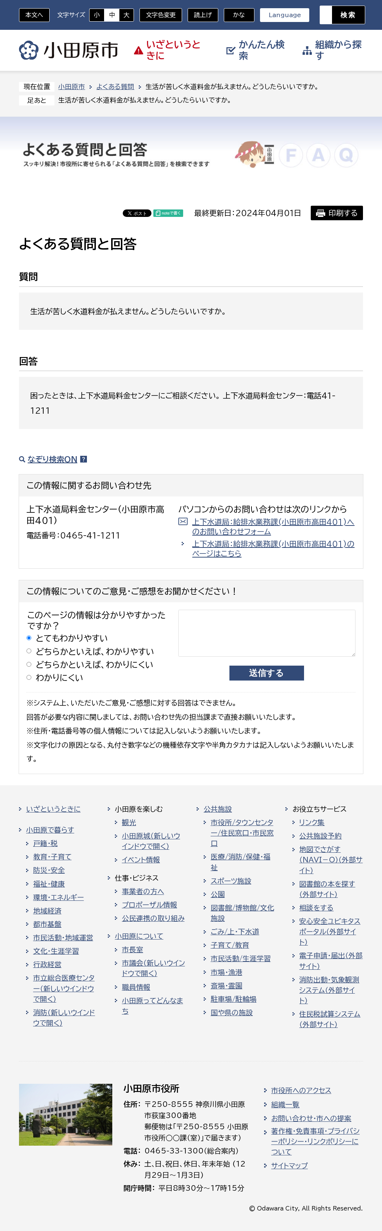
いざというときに (53, 809)
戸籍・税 (45, 843)
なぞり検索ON (52, 459)
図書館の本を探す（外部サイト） (327, 889)
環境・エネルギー (58, 897)
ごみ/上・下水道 (235, 931)
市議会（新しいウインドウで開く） (153, 968)
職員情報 (136, 987)
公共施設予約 (320, 836)
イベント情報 (141, 859)
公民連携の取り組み (153, 918)
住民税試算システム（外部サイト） (329, 1019)
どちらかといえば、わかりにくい (95, 664)
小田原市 (68, 50)
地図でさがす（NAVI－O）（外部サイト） (331, 860)
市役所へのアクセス (301, 1090)
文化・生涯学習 (56, 951)
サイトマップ (289, 1165)
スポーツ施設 (231, 881)
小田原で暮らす (50, 830)
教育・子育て (52, 856)
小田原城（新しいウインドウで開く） (151, 841)
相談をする (316, 908)
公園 (218, 894)
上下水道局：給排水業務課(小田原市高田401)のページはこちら (273, 548)
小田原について (139, 936)
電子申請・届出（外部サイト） (331, 960)
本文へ (34, 15)
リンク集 (312, 822)
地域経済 (47, 911)
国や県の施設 (232, 1012)
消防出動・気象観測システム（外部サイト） (329, 990)
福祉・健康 (49, 884)
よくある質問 (115, 86)
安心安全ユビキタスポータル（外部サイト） (329, 932)
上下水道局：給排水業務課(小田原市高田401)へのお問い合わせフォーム (273, 526)
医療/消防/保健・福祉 (240, 862)
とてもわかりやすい (72, 638)
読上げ (203, 15)
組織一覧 (285, 1104)
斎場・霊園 (226, 985)
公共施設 (218, 809)
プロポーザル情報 (149, 905)
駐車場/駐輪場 (234, 999)
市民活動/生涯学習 (241, 958)
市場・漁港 (226, 972)
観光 (129, 822)
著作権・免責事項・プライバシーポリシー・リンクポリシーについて (315, 1141)
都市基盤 (47, 924)
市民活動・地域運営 (63, 937)
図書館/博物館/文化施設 (242, 913)
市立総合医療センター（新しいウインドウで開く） (64, 988)
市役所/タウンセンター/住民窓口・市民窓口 (242, 833)
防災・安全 (49, 870)
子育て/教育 (230, 945)
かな (234, 15)
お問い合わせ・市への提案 (311, 1118)
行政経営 (47, 964)
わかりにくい (60, 677)
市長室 (132, 949)
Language (285, 15)
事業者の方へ (143, 891)
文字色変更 (161, 15)
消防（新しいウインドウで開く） (64, 1017)
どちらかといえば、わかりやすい (95, 651)
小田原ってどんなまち (152, 1005)
